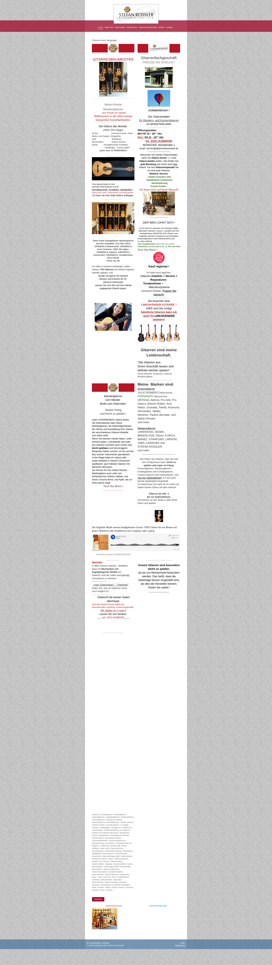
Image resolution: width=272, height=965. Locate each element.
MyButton (98, 899)
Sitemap (105, 943)
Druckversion (95, 943)
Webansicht (180, 945)
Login (182, 943)
